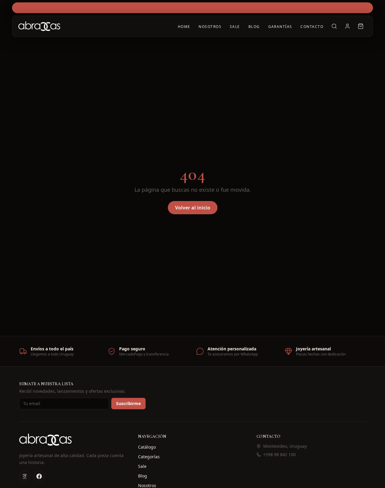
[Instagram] (24, 476)
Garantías (280, 26)
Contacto (311, 26)
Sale (235, 26)
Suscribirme (128, 403)
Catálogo (147, 447)
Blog (254, 26)
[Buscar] (334, 26)
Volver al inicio (192, 207)
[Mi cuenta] (347, 26)
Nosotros (210, 26)
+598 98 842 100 (279, 454)
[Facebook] (39, 476)
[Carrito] (361, 26)
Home (184, 26)
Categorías (149, 456)
